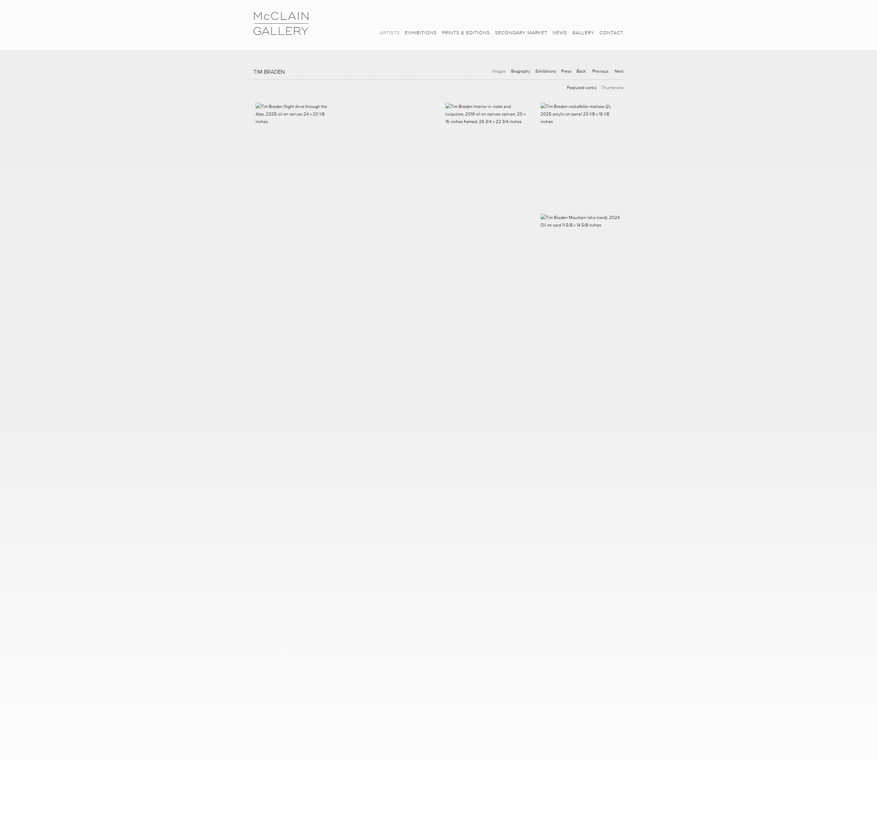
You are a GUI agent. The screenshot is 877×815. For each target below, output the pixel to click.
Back (581, 71)
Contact (611, 32)
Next (619, 71)
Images (499, 71)
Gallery (583, 32)
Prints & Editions (466, 32)
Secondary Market (521, 32)
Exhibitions (421, 32)
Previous (600, 71)
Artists (390, 32)
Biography (520, 71)
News (560, 32)
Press (566, 71)
